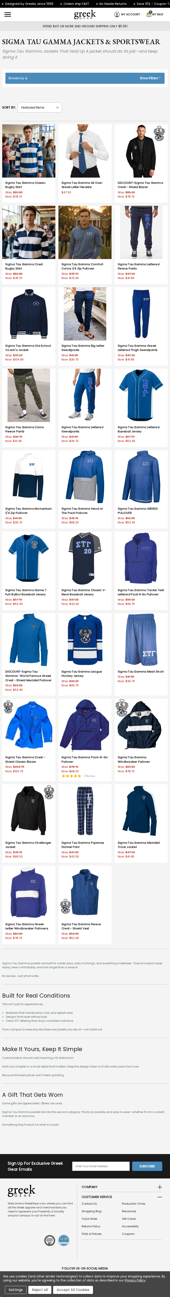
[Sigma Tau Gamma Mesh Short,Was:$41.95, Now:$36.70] (141, 639)
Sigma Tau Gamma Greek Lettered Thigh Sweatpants (137, 348)
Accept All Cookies (73, 1289)
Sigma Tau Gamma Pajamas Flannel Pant (83, 845)
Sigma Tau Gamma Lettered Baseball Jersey (139, 429)
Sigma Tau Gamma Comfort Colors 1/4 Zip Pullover (82, 266)
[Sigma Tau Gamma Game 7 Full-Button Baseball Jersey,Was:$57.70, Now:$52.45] (28, 558)
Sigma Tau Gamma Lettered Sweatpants (82, 429)
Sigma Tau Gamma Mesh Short (141, 671)
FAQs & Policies (92, 1234)
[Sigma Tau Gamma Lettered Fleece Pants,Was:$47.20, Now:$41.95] (141, 232)
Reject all (40, 1289)
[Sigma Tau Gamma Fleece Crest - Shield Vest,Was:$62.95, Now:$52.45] (85, 892)
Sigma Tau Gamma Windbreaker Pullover (134, 759)
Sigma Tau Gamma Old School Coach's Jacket (28, 348)
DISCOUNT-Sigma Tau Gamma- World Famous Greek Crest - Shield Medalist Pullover (28, 675)
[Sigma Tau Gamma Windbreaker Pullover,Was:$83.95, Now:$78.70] (141, 725)
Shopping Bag (91, 1211)
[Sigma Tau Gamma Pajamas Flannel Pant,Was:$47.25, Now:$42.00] (85, 811)
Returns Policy (91, 1226)
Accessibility (130, 1226)
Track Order (89, 1219)
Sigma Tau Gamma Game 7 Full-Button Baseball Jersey (25, 592)
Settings (16, 1289)
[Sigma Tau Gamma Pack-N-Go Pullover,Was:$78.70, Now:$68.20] (85, 725)
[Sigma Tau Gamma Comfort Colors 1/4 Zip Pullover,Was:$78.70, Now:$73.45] (85, 232)
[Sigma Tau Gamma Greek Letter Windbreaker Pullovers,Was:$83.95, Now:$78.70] (28, 892)
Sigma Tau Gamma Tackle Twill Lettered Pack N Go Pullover (141, 592)
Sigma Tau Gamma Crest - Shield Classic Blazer (25, 759)
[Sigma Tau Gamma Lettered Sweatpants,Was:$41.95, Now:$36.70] (85, 395)
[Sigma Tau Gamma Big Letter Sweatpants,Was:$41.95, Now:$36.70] (85, 314)
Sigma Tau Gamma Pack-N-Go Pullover (85, 759)
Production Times (133, 1204)
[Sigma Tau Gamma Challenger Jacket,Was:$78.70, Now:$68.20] (28, 811)
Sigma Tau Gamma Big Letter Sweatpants (83, 348)
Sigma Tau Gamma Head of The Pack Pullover (82, 511)
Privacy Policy (135, 1280)
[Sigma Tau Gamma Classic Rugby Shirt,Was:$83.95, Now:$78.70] (28, 151)
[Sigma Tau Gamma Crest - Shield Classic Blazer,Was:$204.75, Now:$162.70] (28, 725)
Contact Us (89, 1204)
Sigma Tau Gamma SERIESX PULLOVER (138, 511)
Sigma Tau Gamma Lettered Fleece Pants (139, 266)
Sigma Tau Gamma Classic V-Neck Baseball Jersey (84, 592)
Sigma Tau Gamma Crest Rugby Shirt (24, 266)
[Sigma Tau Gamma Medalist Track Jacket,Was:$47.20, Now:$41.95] (141, 811)
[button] (85, 78)
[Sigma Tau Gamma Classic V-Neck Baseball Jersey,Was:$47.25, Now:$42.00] (85, 558)
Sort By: (9, 107)
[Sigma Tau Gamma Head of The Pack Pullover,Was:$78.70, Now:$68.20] (85, 476)
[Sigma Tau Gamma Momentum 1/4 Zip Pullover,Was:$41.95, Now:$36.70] (28, 476)
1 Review (89, 776)
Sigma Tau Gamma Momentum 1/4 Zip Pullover (28, 511)
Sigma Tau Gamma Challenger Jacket (28, 845)
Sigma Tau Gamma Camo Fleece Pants (24, 429)
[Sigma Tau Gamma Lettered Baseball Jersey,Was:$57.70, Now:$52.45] (141, 395)
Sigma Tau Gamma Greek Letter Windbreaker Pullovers (26, 926)
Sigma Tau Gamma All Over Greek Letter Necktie (82, 185)
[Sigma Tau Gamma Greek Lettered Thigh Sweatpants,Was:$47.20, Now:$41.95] (141, 314)
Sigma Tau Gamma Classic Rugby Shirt (25, 185)
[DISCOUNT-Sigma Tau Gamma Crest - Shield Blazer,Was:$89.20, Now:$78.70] (141, 151)
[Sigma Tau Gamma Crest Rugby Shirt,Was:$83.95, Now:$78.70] (28, 232)
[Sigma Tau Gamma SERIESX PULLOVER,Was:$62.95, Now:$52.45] (141, 476)
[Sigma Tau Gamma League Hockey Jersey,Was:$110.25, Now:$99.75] (85, 639)
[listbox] (40, 108)
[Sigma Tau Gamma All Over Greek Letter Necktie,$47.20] (85, 151)
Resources (129, 1211)
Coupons (128, 1234)
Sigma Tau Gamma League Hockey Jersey (82, 673)
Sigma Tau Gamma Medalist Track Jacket (139, 845)
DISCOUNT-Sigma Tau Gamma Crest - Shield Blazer (140, 185)
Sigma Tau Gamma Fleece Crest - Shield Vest (81, 926)
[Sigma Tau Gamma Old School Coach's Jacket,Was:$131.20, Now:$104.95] (28, 314)
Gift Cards (129, 1219)
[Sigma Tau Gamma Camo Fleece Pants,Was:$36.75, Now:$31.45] (28, 395)
